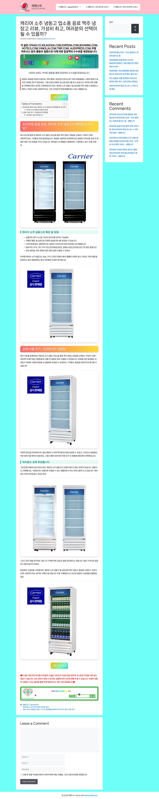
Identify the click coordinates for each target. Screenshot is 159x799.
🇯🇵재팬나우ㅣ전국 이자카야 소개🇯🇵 (125, 7)
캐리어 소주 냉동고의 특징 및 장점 (37, 110)
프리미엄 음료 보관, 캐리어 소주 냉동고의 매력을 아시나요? (44, 107)
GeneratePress (91, 795)
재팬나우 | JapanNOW (31, 705)
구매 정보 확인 (59, 97)
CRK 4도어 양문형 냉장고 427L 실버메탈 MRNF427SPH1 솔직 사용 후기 (49, 709)
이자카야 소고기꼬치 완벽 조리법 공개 (36, 707)
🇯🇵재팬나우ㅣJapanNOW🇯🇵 (68, 7)
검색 (111, 22)
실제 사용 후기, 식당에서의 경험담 (35, 112)
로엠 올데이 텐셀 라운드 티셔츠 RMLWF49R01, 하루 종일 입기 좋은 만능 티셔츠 (123, 63)
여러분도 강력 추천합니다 (35, 115)
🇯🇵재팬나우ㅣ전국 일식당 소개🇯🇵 (97, 7)
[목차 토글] (63, 104)
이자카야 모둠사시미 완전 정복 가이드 (124, 126)
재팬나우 (37, 5)
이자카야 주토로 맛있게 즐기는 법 (122, 150)
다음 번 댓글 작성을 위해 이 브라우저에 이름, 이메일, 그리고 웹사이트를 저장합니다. (55, 775)
